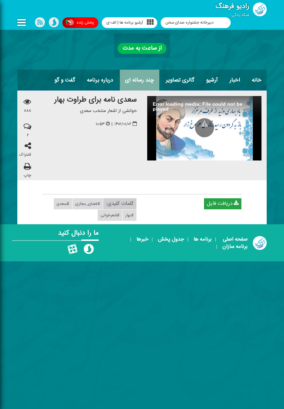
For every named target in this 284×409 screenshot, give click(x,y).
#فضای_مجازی (87, 203)
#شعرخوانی (109, 214)
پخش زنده (85, 22)
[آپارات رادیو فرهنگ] (72, 250)
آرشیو (212, 80)
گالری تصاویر (180, 80)
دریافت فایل (220, 203)
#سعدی (62, 203)
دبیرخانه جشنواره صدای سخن (190, 22)
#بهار (129, 214)
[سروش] (53, 24)
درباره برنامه (100, 80)
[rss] (40, 24)
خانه (256, 80)
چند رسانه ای (139, 80)
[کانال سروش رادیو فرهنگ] (88, 250)
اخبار (235, 80)
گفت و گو (64, 80)
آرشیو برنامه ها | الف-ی (124, 22)
